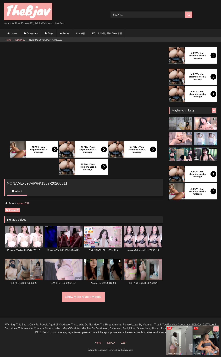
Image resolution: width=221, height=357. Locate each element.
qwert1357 (23, 203)
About (18, 191)
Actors (66, 33)
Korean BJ (20, 40)
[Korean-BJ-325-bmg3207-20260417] (205, 154)
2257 (124, 342)
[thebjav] (28, 12)
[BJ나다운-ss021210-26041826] (205, 138)
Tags (50, 33)
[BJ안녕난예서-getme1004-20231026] (180, 138)
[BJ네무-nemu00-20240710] (180, 154)
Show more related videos (83, 296)
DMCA (111, 342)
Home (14, 33)
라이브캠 (80, 33)
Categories (32, 33)
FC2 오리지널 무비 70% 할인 (107, 33)
